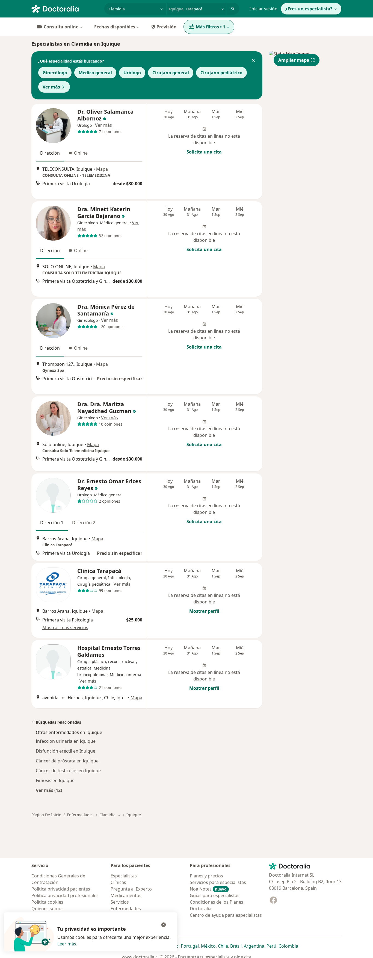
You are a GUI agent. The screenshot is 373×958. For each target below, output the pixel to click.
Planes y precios (206, 876)
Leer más (66, 944)
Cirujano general (170, 73)
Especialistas (124, 876)
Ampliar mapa (293, 60)
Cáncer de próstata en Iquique (67, 761)
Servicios (120, 902)
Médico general (95, 73)
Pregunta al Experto (131, 889)
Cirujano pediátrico (221, 73)
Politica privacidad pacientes (60, 889)
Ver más (51, 87)
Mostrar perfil (204, 611)
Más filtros (210, 27)
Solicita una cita (204, 152)
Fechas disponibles (114, 27)
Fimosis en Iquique (55, 780)
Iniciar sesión (263, 9)
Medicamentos (126, 895)
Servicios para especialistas (218, 882)
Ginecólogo (55, 73)
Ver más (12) (49, 790)
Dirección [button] (50, 153)
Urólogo (132, 73)
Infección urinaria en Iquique (66, 741)
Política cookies (47, 902)
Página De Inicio (46, 814)
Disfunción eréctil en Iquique (65, 751)
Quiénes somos (47, 909)
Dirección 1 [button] (51, 523)
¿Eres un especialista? (309, 9)
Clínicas (118, 882)
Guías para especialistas (214, 895)
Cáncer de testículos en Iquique (68, 771)
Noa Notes (208, 889)
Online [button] (81, 153)
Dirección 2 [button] (83, 523)
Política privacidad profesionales (65, 895)
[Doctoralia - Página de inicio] (65, 8)
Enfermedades (80, 814)
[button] (253, 61)
